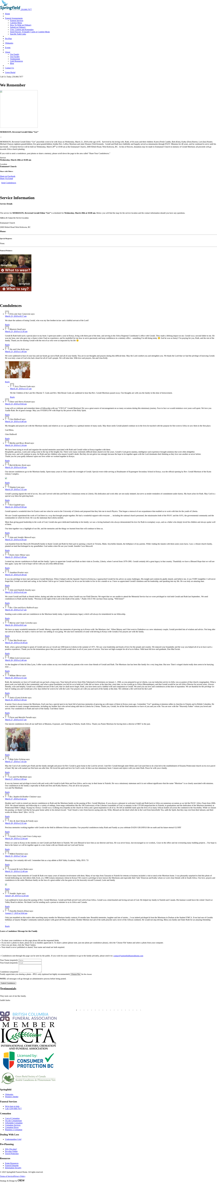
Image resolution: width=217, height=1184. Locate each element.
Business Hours (6, 79)
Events (7, 48)
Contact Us (9, 68)
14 (125, 1010)
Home (7, 14)
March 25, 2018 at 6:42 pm (16, 592)
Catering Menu (16, 23)
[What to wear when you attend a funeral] (15, 272)
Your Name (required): (9, 960)
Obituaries (9, 43)
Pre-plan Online (11, 1151)
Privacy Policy (19, 1176)
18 (140, 1010)
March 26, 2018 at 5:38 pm (16, 700)
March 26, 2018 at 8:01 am (15, 625)
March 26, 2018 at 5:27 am (15, 610)
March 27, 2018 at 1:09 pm (16, 779)
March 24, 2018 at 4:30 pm (16, 467)
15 (129, 1010)
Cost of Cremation (12, 1118)
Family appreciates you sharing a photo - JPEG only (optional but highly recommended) (35, 974)
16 (133, 1010)
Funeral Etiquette (12, 1165)
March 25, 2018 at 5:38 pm (16, 557)
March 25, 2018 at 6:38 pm (16, 575)
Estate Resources (11, 1163)
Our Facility (15, 57)
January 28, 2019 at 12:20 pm (17, 896)
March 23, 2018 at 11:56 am (16, 331)
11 (114, 1010)
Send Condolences (8, 183)
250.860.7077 (26, 9)
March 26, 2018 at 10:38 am (16, 643)
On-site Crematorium (13, 1121)
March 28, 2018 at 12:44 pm (16, 838)
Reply (7, 325)
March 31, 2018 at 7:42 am (15, 856)
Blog (12, 63)
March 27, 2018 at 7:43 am (15, 761)
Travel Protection (12, 1154)
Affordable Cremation (13, 1123)
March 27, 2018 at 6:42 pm (16, 799)
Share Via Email (6, 178)
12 (118, 1010)
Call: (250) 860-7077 (13, 1109)
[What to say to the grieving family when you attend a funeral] (15, 291)
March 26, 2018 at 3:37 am (21, 389)
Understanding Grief (13, 1139)
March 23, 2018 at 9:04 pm (16, 404)
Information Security (13, 1168)
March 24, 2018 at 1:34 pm (16, 445)
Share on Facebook (7, 176)
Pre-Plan (8, 38)
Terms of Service (6, 1176)
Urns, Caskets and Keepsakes (22, 29)
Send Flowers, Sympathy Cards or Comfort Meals (30, 32)
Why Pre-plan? (11, 1149)
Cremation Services (12, 1125)
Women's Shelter (11, 1097)
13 (121, 1010)
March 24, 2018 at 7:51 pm (16, 489)
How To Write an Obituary (20, 25)
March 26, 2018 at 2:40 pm (16, 660)
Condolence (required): (9, 972)
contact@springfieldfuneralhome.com (128, 956)
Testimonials (15, 59)
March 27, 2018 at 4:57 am (15, 720)
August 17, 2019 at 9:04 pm (16, 913)
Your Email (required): (9, 963)
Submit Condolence (8, 983)
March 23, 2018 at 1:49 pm (16, 351)
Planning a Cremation (13, 1130)
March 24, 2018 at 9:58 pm (16, 507)
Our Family (14, 54)
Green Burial (10, 72)
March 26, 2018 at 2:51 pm (16, 678)
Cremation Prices (12, 1127)
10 (110, 1010)
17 (136, 1010)
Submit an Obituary (18, 27)
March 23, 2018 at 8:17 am (15, 316)
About (7, 52)
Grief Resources (16, 61)
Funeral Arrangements (14, 18)
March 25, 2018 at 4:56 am (15, 540)
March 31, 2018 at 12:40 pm (16, 871)
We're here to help (12, 1106)
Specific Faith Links (18, 34)
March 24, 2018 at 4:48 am (15, 421)
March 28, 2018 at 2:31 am (15, 823)
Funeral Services (16, 20)
